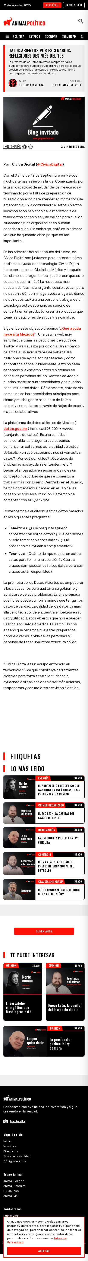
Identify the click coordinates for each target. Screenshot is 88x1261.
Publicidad (10, 1215)
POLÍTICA (18, 36)
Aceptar (44, 1250)
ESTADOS (34, 36)
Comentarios (44, 931)
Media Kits (17, 1121)
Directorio (10, 1151)
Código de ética (14, 1161)
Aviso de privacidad (17, 1156)
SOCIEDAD (51, 36)
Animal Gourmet (14, 1186)
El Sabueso (11, 1191)
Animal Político (13, 1181)
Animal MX (10, 1196)
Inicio (7, 1141)
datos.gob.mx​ (15, 428)
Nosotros (9, 1146)
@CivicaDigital (50, 164)
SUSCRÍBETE (52, 5)
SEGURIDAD (69, 36)
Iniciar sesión (74, 5)
